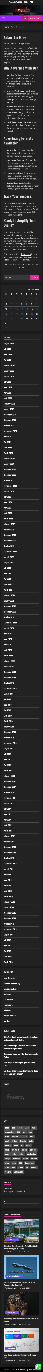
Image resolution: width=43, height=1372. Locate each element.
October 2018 (9, 737)
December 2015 (10, 912)
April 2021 (8, 584)
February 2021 (9, 595)
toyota (20, 1167)
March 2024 (8, 453)
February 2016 (9, 901)
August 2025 (9, 376)
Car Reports (8, 999)
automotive (9, 1132)
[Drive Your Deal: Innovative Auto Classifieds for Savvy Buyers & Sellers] (21, 1231)
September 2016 (10, 863)
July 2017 (7, 808)
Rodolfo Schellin (10, 1252)
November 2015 (10, 918)
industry (8, 1145)
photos (24, 1149)
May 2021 (7, 578)
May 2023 (7, 507)
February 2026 (9, 365)
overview (15, 1149)
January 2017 (9, 841)
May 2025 (7, 392)
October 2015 (9, 923)
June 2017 (7, 814)
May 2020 (7, 644)
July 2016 (7, 874)
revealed (16, 1158)
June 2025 (8, 387)
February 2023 (9, 524)
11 (11, 309)
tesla (7, 1167)
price (14, 1154)
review (25, 1158)
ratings (7, 1158)
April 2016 (8, 890)
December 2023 (10, 469)
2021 (14, 1127)
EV (21, 1136)
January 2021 (9, 600)
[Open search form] (19, 18)
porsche (33, 1149)
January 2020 (9, 666)
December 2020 (10, 606)
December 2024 (10, 414)
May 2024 (7, 442)
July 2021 (7, 567)
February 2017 (9, 836)
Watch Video (35, 18)
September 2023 (10, 485)
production (31, 1154)
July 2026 (7, 348)
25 (11, 318)
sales (7, 1162)
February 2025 (9, 403)
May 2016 (7, 885)
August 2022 (9, 557)
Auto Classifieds (10, 978)
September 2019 (10, 688)
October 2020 (9, 617)
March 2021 (8, 589)
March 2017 (8, 830)
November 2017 (10, 786)
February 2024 (9, 458)
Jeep (16, 1145)
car (24, 1132)
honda (7, 1140)
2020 (7, 1127)
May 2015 (7, 951)
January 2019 (9, 726)
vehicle (33, 1167)
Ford (31, 1136)
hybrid (14, 1140)
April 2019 (8, 715)
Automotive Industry (12, 983)
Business (7, 994)
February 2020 (9, 661)
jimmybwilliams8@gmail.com (19, 243)
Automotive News (10, 988)
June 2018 (7, 759)
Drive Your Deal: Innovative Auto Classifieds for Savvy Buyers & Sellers (21, 1038)
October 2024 (9, 425)
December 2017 (10, 781)
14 (27, 309)
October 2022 (9, 546)
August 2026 (9, 343)
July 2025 (7, 381)
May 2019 (7, 710)
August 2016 (8, 869)
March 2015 (8, 962)
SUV (20, 1162)
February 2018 (9, 775)
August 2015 (8, 934)
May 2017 (7, 819)
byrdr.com (26, 254)
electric (15, 1136)
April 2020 (8, 650)
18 (11, 314)
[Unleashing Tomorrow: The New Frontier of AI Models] (21, 1303)
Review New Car (10, 1015)
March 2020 (8, 655)
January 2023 (9, 529)
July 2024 (7, 436)
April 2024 (8, 447)
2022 (20, 1127)
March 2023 (8, 518)
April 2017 (7, 825)
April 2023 (8, 513)
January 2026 (9, 370)
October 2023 (9, 480)
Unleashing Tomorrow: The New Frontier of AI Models (21, 1320)
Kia (22, 1145)
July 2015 (7, 940)
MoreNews (21, 1369)
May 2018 (7, 765)
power (7, 1154)
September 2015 (10, 929)
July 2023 (7, 496)
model (28, 1145)
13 (22, 309)
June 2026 (8, 354)
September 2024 (10, 431)
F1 (26, 1136)
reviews (34, 1158)
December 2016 (10, 847)
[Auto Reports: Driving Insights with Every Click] (21, 1340)
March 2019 (8, 721)
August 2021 (8, 562)
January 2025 (9, 409)
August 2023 (9, 491)
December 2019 (10, 671)
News (7, 1149)
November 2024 (10, 420)
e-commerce (8, 1004)
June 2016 (8, 879)
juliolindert (8, 1188)
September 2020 (10, 622)
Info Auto (7, 1010)
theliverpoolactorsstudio (15, 1191)
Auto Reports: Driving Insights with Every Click (20, 1356)
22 (32, 314)
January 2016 (9, 907)
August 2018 (8, 748)
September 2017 (10, 797)
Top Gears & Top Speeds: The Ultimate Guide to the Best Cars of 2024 (21, 1072)
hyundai (23, 1140)
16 (37, 309)
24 (6, 318)
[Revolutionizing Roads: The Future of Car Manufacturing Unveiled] (21, 1267)
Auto (34, 1127)
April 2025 (8, 398)
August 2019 (8, 693)
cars (30, 1132)
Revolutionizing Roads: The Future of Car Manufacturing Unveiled (20, 1047)
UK (27, 1167)
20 (22, 314)
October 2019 (9, 682)
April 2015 (8, 956)
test (13, 1167)
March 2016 (8, 896)
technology (29, 1162)
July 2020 (7, 633)
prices (21, 1154)
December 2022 (10, 535)
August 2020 (9, 628)
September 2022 (10, 551)
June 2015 (7, 945)
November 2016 (10, 852)
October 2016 (9, 858)
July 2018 (7, 754)
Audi (27, 1127)
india (31, 1140)
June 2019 (8, 704)
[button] (3, 18)
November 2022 (10, 540)
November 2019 (10, 677)
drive (7, 1136)
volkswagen (18, 1171)
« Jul (5, 327)
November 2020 (10, 611)
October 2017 (9, 792)
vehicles (8, 1171)
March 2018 (8, 770)
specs (14, 1162)
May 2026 (7, 359)
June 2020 (8, 639)
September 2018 (10, 743)
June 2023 (8, 502)
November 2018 (10, 732)
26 (16, 318)
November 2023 (10, 474)
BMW (18, 1132)
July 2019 (7, 699)
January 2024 (9, 463)
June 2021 (7, 573)
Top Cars (7, 1021)
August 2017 (8, 803)
